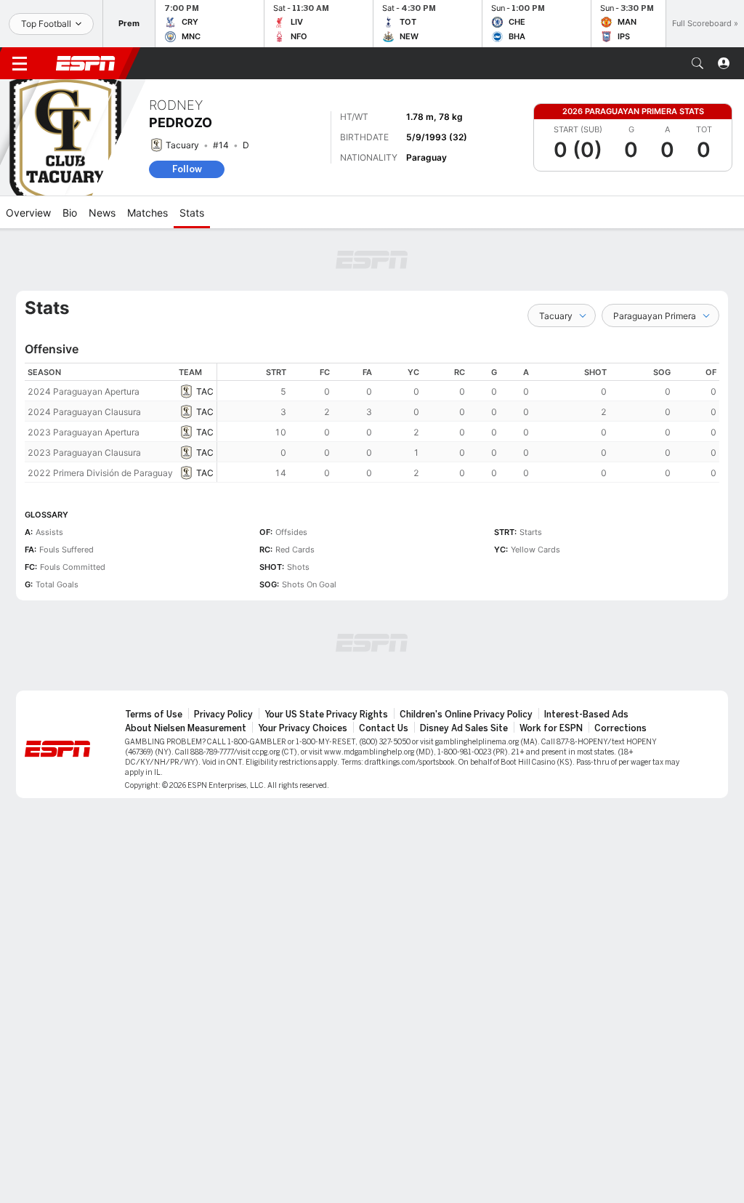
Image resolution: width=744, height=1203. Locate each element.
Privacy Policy (223, 714)
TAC (205, 391)
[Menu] (19, 63)
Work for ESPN (551, 728)
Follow (187, 169)
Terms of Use (153, 714)
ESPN (86, 63)
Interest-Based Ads (586, 714)
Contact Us (383, 728)
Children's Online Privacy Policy (466, 714)
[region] (468, 423)
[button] (697, 63)
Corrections (620, 728)
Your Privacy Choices (302, 728)
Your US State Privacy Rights (326, 714)
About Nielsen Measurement (185, 728)
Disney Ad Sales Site (464, 728)
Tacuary (182, 145)
